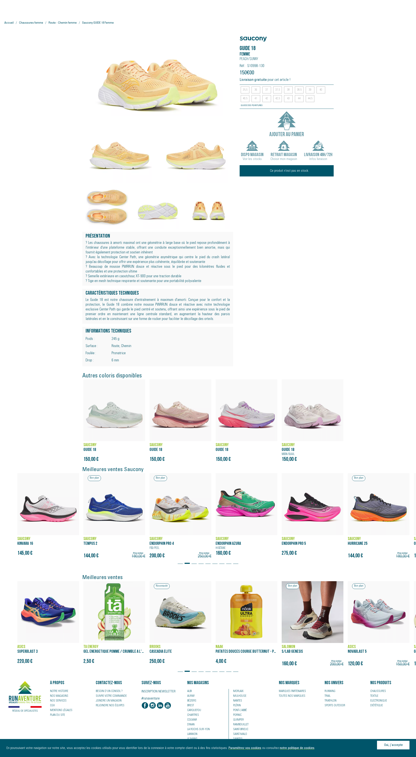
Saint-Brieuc (240, 729)
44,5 (310, 98)
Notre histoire (59, 691)
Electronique (378, 700)
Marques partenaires (292, 691)
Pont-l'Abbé (240, 710)
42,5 (277, 98)
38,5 (299, 89)
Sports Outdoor (335, 705)
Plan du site (57, 715)
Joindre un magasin (109, 700)
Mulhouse (239, 696)
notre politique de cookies (297, 748)
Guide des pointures (252, 105)
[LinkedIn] (160, 706)
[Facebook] (144, 706)
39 (310, 89)
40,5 (245, 98)
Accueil (9, 22)
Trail (327, 696)
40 (321, 89)
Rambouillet (241, 724)
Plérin (237, 705)
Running (330, 691)
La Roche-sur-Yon (198, 729)
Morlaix (238, 691)
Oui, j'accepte (393, 745)
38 (288, 89)
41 (256, 98)
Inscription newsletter (158, 691)
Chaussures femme (31, 22)
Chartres (193, 715)
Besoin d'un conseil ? (109, 691)
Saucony (248, 37)
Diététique (376, 705)
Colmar (192, 719)
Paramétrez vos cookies (244, 748)
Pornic (237, 715)
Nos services (58, 700)
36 (256, 89)
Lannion (192, 734)
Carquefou (194, 710)
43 (288, 98)
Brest (190, 705)
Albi (189, 691)
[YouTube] (167, 706)
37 (266, 89)
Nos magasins (59, 696)
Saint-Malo (240, 734)
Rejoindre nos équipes (110, 705)
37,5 (277, 89)
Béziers (191, 700)
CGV (52, 705)
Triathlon (330, 700)
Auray (191, 696)
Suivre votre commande (111, 696)
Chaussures (378, 691)
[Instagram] (152, 706)
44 (299, 98)
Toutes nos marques (292, 696)
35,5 (245, 89)
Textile (374, 696)
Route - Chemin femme (63, 22)
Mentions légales (61, 710)
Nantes (237, 700)
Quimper (238, 719)
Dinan (191, 724)
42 (266, 98)
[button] (180, 561)
